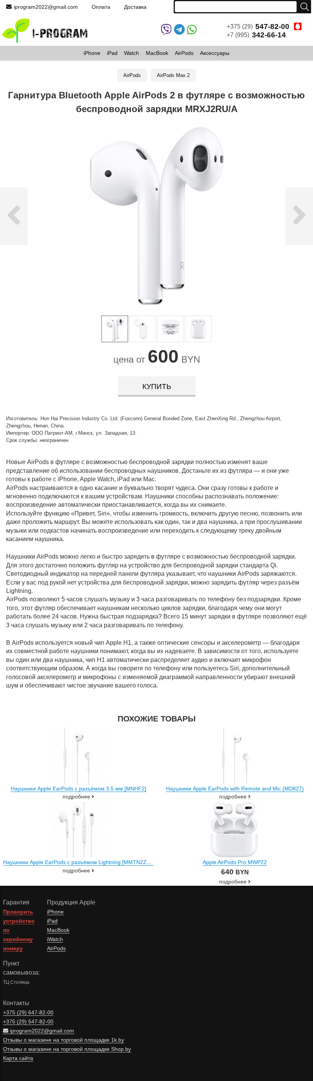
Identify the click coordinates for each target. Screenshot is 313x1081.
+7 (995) (256, 35)
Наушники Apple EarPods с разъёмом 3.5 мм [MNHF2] (78, 788)
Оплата (101, 7)
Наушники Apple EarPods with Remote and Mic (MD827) (235, 788)
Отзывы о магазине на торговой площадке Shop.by (67, 1049)
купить (156, 386)
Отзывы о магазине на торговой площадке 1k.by (63, 1040)
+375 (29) (258, 26)
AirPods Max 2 (173, 75)
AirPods (132, 75)
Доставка (135, 7)
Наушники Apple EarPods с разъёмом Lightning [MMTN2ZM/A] (80, 862)
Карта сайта (18, 1058)
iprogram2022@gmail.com (46, 7)
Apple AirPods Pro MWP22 (235, 862)
